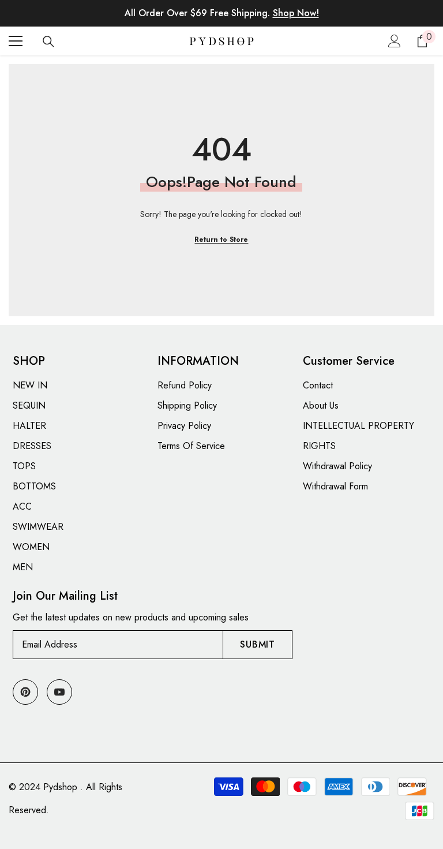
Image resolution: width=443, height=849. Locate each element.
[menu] (15, 41)
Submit (257, 644)
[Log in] (394, 41)
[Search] (48, 41)
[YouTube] (59, 692)
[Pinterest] (25, 692)
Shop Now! (296, 13)
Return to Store (221, 239)
